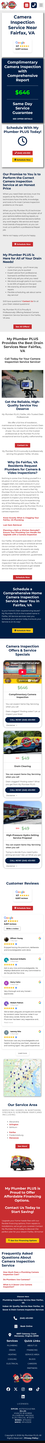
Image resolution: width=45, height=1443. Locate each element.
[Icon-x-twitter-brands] (15, 1389)
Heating (12, 1354)
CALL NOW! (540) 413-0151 (22, 720)
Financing (32, 1350)
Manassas (14, 1138)
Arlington (13, 1124)
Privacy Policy (31, 1438)
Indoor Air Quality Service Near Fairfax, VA (23, 1306)
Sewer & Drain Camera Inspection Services (23, 1310)
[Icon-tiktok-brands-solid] (38, 1389)
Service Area (32, 1354)
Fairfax (12, 1132)
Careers (32, 1364)
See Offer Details (22, 119)
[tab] (22, 519)
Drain (12, 1350)
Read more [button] (8, 1022)
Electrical (12, 1364)
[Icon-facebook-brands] (8, 1389)
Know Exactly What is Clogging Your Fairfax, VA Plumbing (21, 519)
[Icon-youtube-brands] (30, 1389)
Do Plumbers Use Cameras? (16, 1279)
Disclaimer (11, 725)
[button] (41, 5)
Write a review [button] (12, 929)
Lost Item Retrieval (12, 525)
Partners (32, 1368)
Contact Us (27, 301)
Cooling (12, 1359)
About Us (32, 1345)
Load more (22, 1053)
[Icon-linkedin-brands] (23, 1396)
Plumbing (12, 1345)
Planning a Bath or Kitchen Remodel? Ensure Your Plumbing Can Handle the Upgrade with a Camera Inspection (22, 532)
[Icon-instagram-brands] (23, 1389)
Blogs (32, 1359)
